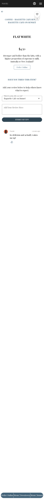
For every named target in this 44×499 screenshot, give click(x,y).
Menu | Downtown (22, 495)
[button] (3, 11)
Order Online (7, 495)
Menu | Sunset (37, 495)
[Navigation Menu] (40, 4)
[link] (22, 67)
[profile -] (34, 3)
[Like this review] (12, 142)
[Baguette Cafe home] (13, 4)
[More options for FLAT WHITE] (37, 14)
